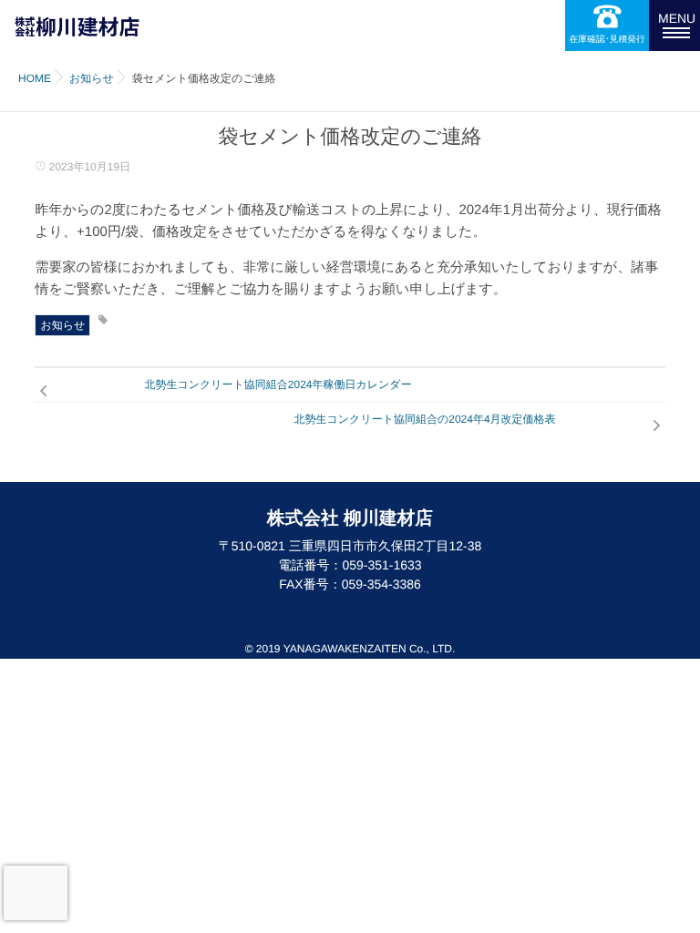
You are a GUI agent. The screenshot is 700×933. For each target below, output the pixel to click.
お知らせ (62, 325)
